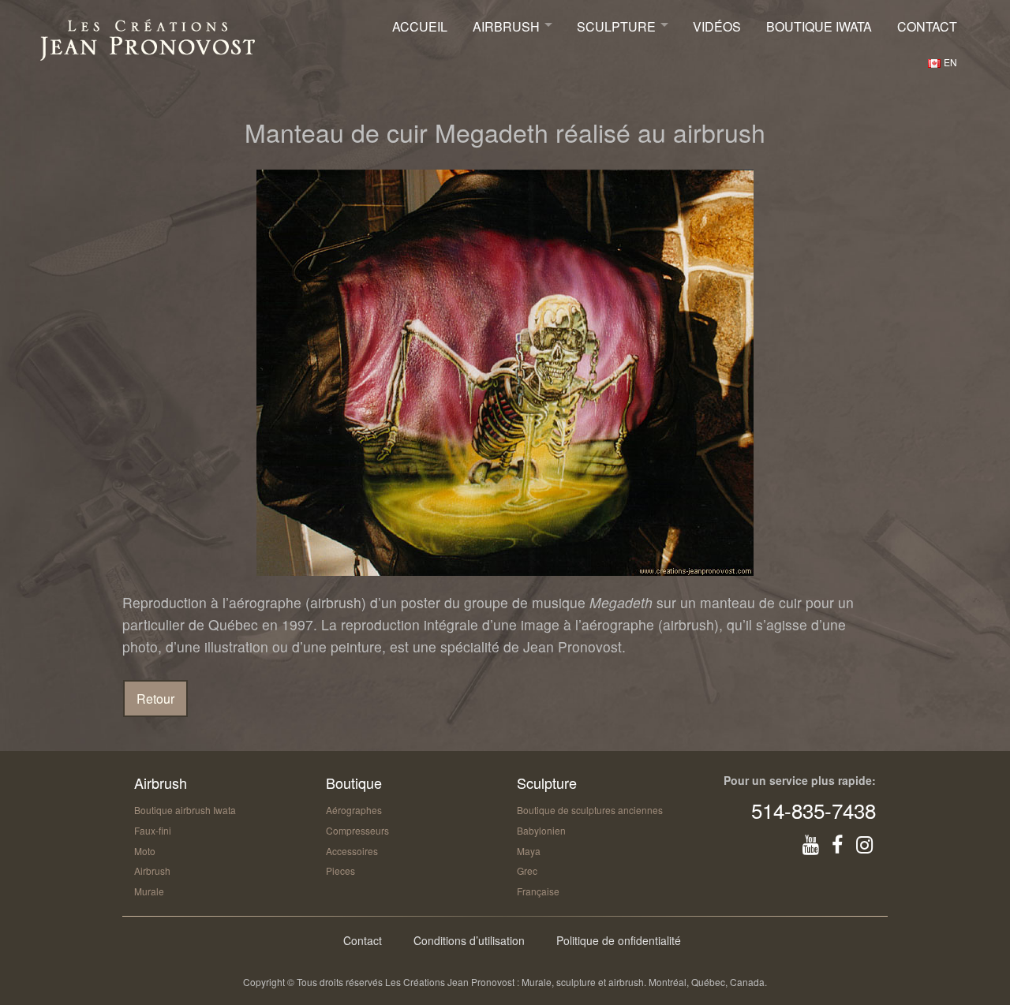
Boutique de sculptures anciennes (590, 809)
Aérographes (354, 809)
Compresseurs (357, 830)
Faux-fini (152, 830)
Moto (144, 850)
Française (538, 891)
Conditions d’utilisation (469, 940)
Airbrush (506, 26)
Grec (527, 870)
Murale (149, 891)
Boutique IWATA (819, 26)
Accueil (419, 26)
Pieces (340, 870)
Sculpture (616, 26)
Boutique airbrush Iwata (185, 809)
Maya (529, 850)
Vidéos (717, 26)
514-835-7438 (813, 809)
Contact (927, 26)
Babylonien (541, 830)
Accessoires (352, 850)
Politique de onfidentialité (618, 940)
